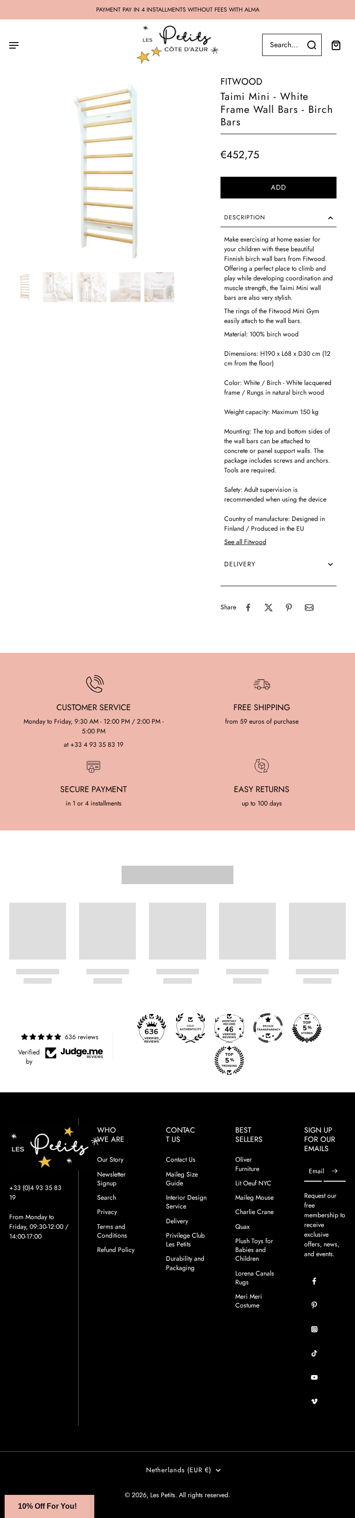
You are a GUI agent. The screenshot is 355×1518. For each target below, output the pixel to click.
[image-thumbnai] (24, 287)
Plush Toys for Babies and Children (254, 1250)
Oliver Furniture (247, 1164)
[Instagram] (314, 1329)
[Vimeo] (314, 1401)
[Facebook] (314, 1281)
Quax (242, 1226)
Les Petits (162, 1494)
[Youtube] (314, 1377)
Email (316, 1171)
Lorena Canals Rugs (254, 1278)
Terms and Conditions (112, 1231)
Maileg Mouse (254, 1197)
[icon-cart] (335, 45)
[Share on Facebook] (248, 607)
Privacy (107, 1212)
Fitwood (241, 81)
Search (106, 1197)
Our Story (110, 1159)
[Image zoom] (105, 171)
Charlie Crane (254, 1212)
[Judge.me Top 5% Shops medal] (307, 1028)
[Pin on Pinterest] (289, 607)
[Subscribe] (335, 1171)
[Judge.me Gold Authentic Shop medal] (190, 1028)
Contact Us (181, 1159)
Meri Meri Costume (248, 1301)
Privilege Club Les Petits (185, 1240)
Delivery (177, 1221)
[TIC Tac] (314, 1353)
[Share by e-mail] (309, 607)
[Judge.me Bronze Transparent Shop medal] (268, 1028)
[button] (278, 187)
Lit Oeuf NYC (253, 1183)
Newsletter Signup (111, 1179)
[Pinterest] (314, 1305)
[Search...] (311, 44)
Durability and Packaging (185, 1263)
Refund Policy (116, 1249)
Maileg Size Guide (182, 1179)
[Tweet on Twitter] (268, 607)
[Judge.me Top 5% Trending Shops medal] (229, 1060)
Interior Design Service (186, 1202)
